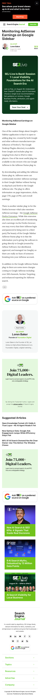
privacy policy (18, 404)
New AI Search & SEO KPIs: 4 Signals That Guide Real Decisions (18, 530)
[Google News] (10, 636)
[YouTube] (20, 636)
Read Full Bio (20, 328)
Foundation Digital (24, 337)
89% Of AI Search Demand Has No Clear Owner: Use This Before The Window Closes (20, 442)
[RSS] (27, 641)
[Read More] (20, 548)
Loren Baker (15, 46)
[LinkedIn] (15, 636)
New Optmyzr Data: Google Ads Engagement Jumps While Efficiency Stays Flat (18, 433)
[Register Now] (20, 514)
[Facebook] (25, 636)
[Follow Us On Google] (20, 299)
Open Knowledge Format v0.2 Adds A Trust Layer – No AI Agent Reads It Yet (19, 424)
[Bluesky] (13, 641)
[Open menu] (4, 24)
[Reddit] (22, 641)
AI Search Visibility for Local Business (19, 596)
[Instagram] (17, 641)
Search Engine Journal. (23, 691)
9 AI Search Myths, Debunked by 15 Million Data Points (19, 563)
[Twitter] (29, 636)
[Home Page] (16, 24)
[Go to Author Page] (5, 46)
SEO (5, 287)
